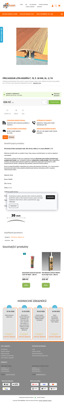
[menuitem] (10, 14)
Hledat (56, 6)
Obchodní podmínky (37, 353)
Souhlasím (50, 197)
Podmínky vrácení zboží (7, 355)
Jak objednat (33, 4)
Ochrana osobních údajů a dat (40, 355)
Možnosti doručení (57, 94)
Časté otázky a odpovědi (7, 358)
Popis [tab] (5, 137)
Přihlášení (53, 6)
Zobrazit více (37, 83)
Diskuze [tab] (11, 137)
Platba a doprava (43, 4)
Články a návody (30, 6)
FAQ (26, 4)
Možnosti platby (5, 353)
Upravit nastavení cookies (45, 400)
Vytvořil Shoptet (41, 397)
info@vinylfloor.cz (41, 374)
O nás (21, 4)
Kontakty (39, 6)
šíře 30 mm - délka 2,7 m (17, 237)
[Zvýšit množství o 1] (48, 101)
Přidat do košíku (54, 102)
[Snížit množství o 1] (48, 103)
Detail (26, 285)
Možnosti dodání (5, 351)
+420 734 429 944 (10, 374)
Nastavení (13, 206)
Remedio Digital (29, 397)
